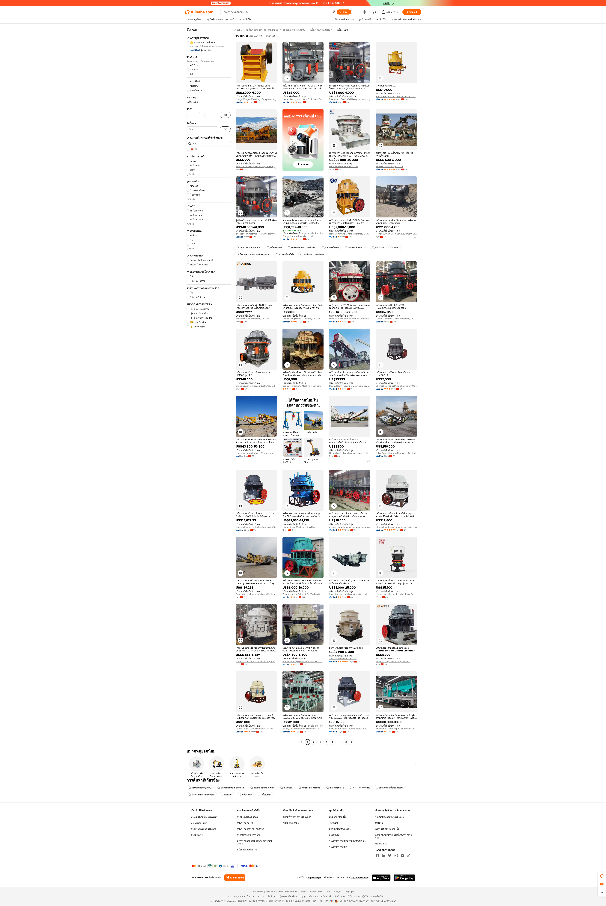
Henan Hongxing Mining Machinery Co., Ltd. (396, 318)
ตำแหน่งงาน (197, 835)
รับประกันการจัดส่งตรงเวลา (250, 829)
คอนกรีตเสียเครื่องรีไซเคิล (264, 788)
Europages (349, 891)
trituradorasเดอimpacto (250, 247)
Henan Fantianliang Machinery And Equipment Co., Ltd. (256, 166)
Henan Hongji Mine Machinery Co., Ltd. (301, 318)
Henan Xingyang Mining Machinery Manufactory (349, 233)
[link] (602, 876)
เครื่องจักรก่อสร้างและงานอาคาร (262, 30)
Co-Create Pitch (199, 823)
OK (225, 115)
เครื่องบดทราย (276, 247)
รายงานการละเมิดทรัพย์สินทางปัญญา (347, 841)
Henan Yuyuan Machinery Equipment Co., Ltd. (396, 233)
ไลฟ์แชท (333, 823)
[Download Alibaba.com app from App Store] (381, 877)
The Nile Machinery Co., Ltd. (389, 166)
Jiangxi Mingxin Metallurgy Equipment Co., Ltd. (256, 99)
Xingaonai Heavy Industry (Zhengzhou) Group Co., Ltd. (256, 453)
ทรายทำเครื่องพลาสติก (311, 788)
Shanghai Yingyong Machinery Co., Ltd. (348, 594)
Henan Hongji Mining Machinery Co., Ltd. (396, 96)
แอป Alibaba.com (359, 877)
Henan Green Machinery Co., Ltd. (298, 527)
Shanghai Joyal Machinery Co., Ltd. (253, 318)
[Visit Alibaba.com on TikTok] (409, 855)
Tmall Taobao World (287, 891)
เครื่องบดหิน (266, 795)
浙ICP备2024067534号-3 (383, 901)
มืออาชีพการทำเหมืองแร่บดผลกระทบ (255, 254)
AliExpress (258, 891)
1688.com (270, 891)
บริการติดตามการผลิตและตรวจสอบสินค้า (254, 842)
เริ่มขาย (379, 823)
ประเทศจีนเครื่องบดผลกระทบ (232, 788)
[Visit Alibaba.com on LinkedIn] (383, 855)
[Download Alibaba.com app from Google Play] (404, 877)
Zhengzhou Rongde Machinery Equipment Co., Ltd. (396, 527)
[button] (333, 12)
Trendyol (336, 891)
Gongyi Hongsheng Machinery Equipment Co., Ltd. (303, 386)
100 (345, 742)
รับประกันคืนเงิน (245, 823)
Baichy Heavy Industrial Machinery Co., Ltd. (349, 386)
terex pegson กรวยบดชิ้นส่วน (303, 247)
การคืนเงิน (334, 835)
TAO (328, 891)
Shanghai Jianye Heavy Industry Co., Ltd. (255, 386)
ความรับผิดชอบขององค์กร (203, 829)
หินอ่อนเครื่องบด (332, 247)
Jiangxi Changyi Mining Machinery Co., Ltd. (303, 661)
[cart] (374, 12)
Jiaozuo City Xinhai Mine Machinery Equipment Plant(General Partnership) (256, 661)
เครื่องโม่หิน (247, 795)
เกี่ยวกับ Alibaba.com (201, 810)
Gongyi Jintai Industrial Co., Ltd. (297, 236)
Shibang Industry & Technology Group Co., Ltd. (256, 527)
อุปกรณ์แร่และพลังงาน (294, 30)
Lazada (303, 891)
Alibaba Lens (201, 877)
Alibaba (238, 30)
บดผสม (397, 247)
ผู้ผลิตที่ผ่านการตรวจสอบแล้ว (297, 817)
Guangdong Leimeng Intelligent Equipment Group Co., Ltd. (256, 594)
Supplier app (314, 877)
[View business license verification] (331, 901)
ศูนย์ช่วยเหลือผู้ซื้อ (338, 817)
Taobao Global (316, 891)
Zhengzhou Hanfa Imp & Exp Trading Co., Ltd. (303, 594)
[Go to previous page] (301, 742)
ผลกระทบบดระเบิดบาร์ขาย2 (203, 795)
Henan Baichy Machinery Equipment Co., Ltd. (303, 99)
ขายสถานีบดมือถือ (286, 254)
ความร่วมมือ (381, 843)
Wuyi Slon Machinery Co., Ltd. (343, 166)
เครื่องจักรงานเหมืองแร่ (320, 30)
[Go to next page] (351, 742)
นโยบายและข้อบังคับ (247, 849)
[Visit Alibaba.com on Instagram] (396, 855)
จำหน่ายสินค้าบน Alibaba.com (389, 817)
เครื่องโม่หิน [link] (342, 30)
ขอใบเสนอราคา (291, 823)
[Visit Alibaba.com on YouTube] (402, 855)
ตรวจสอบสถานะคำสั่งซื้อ (387, 829)
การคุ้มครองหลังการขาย (249, 835)
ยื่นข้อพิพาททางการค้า (340, 829)
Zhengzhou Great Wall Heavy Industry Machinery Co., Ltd (349, 99)
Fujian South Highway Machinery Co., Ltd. (396, 453)
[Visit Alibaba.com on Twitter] (390, 855)
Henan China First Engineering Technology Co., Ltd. (349, 318)
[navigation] (209, 386)
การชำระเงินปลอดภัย (247, 817)
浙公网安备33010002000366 (354, 901)
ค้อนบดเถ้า (228, 795)
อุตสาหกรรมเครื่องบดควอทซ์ (391, 788)
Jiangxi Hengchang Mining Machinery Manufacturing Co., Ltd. (349, 527)
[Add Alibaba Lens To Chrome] (234, 877)
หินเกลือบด (288, 788)
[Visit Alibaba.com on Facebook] (377, 855)
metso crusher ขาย (361, 788)
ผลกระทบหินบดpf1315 (357, 247)
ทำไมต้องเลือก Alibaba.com (204, 817)
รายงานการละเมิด (338, 847)
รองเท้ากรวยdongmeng (201, 788)
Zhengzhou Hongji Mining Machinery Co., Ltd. (396, 386)
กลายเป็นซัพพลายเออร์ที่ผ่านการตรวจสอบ (393, 836)
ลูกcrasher (379, 247)
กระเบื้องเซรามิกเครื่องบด (313, 254)
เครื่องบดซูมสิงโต (337, 788)
